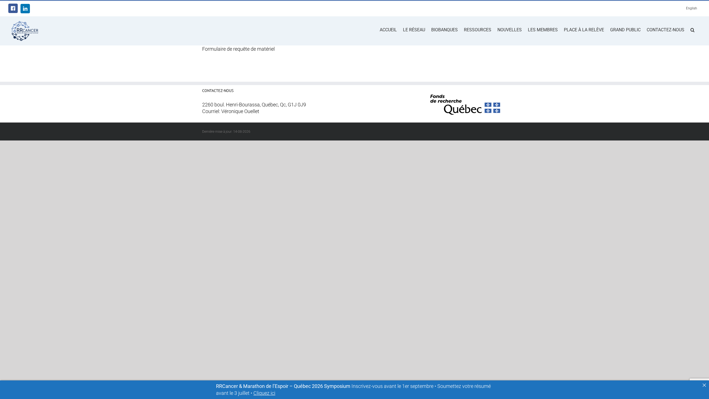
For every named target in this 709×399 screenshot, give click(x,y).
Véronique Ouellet (240, 111)
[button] (692, 29)
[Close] (704, 385)
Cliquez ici (264, 393)
